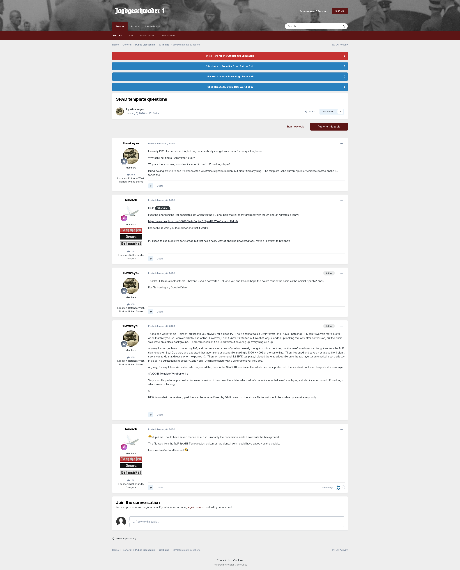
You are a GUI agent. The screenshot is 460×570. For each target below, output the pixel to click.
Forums (117, 35)
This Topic (329, 26)
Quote (160, 185)
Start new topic (295, 126)
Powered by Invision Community (230, 564)
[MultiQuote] (150, 185)
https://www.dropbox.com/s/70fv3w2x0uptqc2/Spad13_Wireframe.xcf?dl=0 (193, 221)
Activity (135, 26)
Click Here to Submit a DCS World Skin (230, 86)
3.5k (132, 174)
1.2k (132, 251)
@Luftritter (163, 208)
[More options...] (341, 143)
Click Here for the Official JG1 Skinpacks (230, 55)
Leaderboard (168, 35)
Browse (120, 26)
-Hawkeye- (137, 109)
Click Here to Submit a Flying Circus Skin (230, 76)
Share (311, 111)
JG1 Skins (153, 113)
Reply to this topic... (147, 521)
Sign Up (339, 10)
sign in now (194, 507)
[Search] (344, 26)
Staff (131, 35)
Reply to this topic (329, 126)
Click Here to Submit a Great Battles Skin (230, 66)
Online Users (147, 35)
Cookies (238, 560)
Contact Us (223, 560)
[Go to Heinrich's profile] (131, 213)
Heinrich (130, 200)
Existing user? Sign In (313, 11)
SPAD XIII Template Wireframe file (168, 373)
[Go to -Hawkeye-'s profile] (120, 111)
